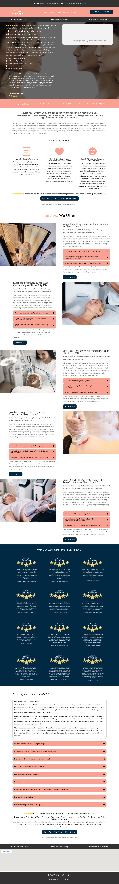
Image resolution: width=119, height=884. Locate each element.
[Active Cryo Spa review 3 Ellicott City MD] (93, 584)
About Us (73, 12)
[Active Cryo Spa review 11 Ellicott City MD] (59, 681)
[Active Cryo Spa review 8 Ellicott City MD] (59, 649)
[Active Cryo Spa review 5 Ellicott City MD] (59, 616)
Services (51, 12)
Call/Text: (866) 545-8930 (101, 12)
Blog (66, 879)
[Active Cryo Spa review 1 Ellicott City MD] (26, 584)
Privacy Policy (53, 879)
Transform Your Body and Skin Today (59, 832)
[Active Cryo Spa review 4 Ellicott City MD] (26, 616)
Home (45, 12)
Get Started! (70, 277)
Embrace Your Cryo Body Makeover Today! (59, 198)
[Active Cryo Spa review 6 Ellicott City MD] (93, 616)
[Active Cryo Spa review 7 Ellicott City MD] (26, 649)
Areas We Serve (63, 12)
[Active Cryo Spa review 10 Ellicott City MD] (26, 681)
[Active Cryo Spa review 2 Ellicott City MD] (59, 584)
